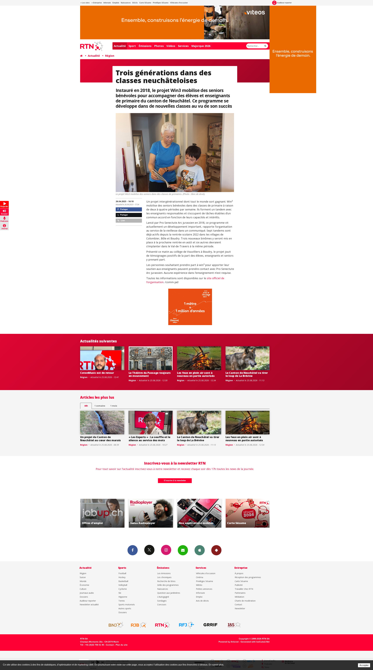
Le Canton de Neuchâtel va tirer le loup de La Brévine (247, 374)
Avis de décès (202, 601)
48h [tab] (86, 405)
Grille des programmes (168, 585)
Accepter (364, 665)
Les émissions (164, 573)
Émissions (145, 46)
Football (122, 573)
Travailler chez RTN (244, 589)
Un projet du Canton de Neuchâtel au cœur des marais (100, 438)
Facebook (132, 550)
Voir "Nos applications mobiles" (151, 513)
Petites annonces (204, 589)
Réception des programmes (248, 577)
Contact (238, 604)
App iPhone (200, 550)
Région (109, 55)
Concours (161, 604)
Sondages (162, 601)
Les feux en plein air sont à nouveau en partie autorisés (195, 374)
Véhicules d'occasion (179, 3)
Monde (83, 581)
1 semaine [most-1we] (99, 405)
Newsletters (183, 550)
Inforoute (107, 3)
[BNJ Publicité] (115, 624)
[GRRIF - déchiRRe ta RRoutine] (210, 624)
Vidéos (170, 46)
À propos (239, 573)
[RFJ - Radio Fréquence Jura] (186, 624)
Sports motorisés (126, 604)
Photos (159, 46)
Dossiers (84, 597)
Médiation (239, 597)
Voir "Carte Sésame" (199, 513)
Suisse (83, 577)
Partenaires (240, 593)
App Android (216, 550)
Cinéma (199, 577)
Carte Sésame (145, 3)
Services (183, 46)
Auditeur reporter (88, 601)
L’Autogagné (163, 597)
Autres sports (124, 608)
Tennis (121, 601)
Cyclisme (122, 589)
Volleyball (122, 585)
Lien (122, 220)
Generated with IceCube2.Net (255, 642)
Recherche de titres (166, 581)
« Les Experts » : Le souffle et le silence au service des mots (149, 438)
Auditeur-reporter (284, 3)
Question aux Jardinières (168, 593)
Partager (124, 209)
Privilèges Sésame (160, 3)
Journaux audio (87, 593)
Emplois (115, 3)
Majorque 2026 (200, 46)
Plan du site (121, 645)
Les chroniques (164, 577)
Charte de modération (245, 601)
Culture (83, 589)
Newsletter (240, 608)
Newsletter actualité (89, 604)
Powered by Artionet (229, 642)
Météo (199, 585)
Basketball (123, 581)
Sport (132, 46)
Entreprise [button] (97, 3)
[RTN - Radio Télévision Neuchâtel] (163, 624)
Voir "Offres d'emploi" (248, 513)
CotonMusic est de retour (97, 372)
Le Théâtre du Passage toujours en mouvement (150, 374)
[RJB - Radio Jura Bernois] (139, 624)
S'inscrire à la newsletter (175, 480)
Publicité (239, 585)
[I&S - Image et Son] (234, 624)
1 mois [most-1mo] (113, 405)
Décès (135, 3)
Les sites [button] (86, 3)
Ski (119, 593)
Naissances (126, 3)
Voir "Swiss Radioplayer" (102, 513)
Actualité (120, 46)
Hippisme (122, 597)
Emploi (199, 597)
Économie (84, 585)
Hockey (121, 577)
